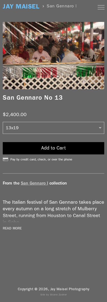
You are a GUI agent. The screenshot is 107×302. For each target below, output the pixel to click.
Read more (12, 228)
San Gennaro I (34, 183)
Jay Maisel (21, 6)
